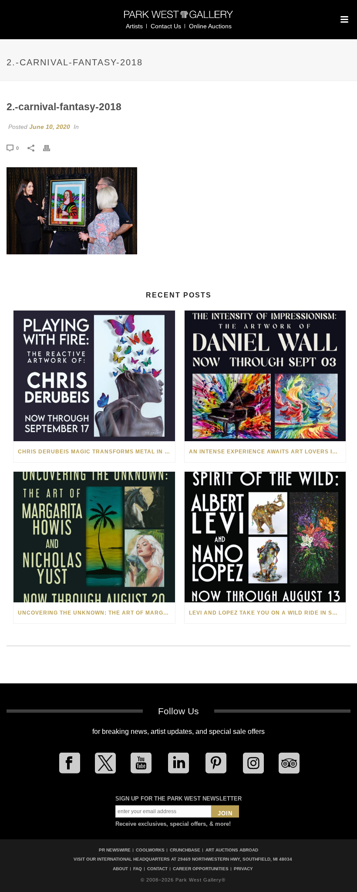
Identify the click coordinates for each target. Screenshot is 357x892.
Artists (134, 26)
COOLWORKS (150, 850)
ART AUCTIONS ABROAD (231, 850)
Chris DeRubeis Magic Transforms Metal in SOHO (96, 452)
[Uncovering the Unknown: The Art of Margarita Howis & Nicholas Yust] (94, 537)
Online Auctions (210, 26)
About (120, 869)
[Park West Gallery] (178, 18)
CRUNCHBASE (185, 850)
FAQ (137, 869)
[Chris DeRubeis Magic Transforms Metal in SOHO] (94, 376)
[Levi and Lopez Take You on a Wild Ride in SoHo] (265, 537)
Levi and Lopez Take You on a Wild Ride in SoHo (267, 613)
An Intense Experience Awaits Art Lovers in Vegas (267, 452)
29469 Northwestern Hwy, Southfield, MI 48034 (235, 859)
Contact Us (166, 26)
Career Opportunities (201, 869)
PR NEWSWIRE (115, 850)
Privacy (243, 869)
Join (225, 813)
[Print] (51, 148)
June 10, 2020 (49, 126)
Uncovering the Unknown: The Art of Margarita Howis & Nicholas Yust (96, 613)
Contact (157, 869)
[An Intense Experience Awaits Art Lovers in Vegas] (265, 376)
